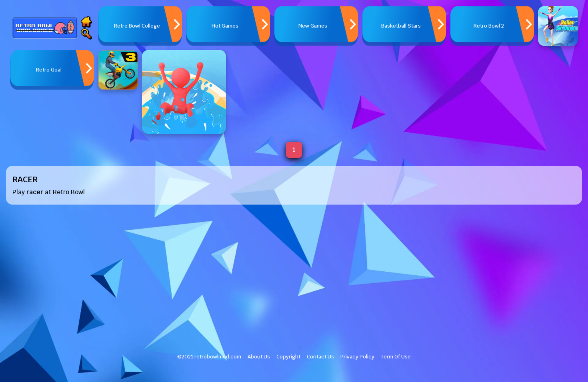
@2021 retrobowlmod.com (209, 356)
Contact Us (320, 356)
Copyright (288, 356)
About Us (259, 356)
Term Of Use (396, 356)
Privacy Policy (357, 356)
